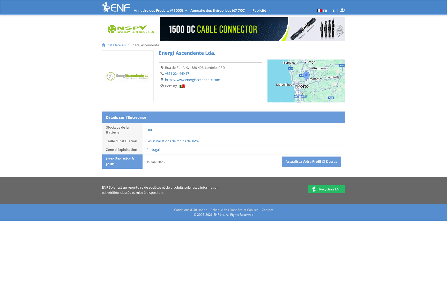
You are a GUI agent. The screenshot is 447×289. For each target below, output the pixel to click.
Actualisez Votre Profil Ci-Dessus (311, 161)
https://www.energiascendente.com (192, 79)
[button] (321, 10)
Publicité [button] (259, 10)
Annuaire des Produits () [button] (159, 10)
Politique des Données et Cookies (234, 210)
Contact (267, 210)
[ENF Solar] (116, 7)
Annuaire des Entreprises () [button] (218, 10)
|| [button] (334, 10)
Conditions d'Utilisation (190, 210)
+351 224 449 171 (178, 73)
